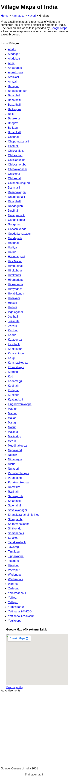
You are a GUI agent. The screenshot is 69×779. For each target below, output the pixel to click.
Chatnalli (13, 146)
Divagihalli (14, 201)
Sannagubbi (15, 496)
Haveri (31, 15)
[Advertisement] (34, 729)
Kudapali (13, 390)
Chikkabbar (15, 155)
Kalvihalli (14, 344)
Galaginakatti (16, 215)
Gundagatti (15, 238)
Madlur (12, 408)
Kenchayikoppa (18, 362)
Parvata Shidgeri (18, 473)
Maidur (12, 413)
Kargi (11, 358)
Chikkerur (14, 173)
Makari (12, 417)
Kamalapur (15, 348)
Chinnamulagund (19, 182)
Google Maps (58, 28)
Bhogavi (13, 123)
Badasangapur (17, 90)
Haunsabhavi (16, 256)
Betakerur (14, 118)
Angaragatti (15, 67)
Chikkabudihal (17, 159)
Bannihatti (14, 100)
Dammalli (14, 187)
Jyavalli (13, 325)
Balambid (14, 95)
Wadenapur (15, 574)
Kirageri (13, 371)
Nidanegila (15, 459)
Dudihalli (13, 210)
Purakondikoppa (18, 482)
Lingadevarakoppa (19, 404)
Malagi (12, 422)
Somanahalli (16, 533)
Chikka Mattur (16, 150)
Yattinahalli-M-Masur (21, 616)
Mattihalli (13, 431)
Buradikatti (14, 132)
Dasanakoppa (17, 192)
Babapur (13, 86)
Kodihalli (13, 385)
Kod (10, 376)
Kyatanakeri (15, 399)
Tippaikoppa (16, 556)
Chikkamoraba (17, 164)
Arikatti (12, 81)
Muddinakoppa (17, 445)
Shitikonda (14, 528)
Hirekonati (14, 275)
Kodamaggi (15, 381)
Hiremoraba (15, 284)
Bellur (11, 113)
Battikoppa (14, 109)
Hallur (12, 252)
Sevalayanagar (17, 510)
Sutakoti (13, 537)
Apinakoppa (15, 72)
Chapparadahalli (18, 141)
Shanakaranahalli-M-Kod (23, 514)
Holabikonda (16, 293)
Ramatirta (14, 487)
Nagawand (15, 450)
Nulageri (13, 468)
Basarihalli (14, 104)
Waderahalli (15, 579)
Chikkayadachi (17, 169)
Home (4, 15)
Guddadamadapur (19, 233)
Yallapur (13, 602)
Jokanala (13, 321)
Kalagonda (15, 339)
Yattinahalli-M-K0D (20, 611)
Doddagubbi (16, 206)
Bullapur (13, 127)
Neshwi (13, 454)
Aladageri (14, 53)
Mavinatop (14, 436)
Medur (12, 440)
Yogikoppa (14, 620)
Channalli (14, 136)
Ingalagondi (15, 311)
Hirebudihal (15, 265)
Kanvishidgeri (16, 353)
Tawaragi (13, 546)
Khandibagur (16, 367)
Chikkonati (14, 178)
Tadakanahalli (17, 542)
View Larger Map (14, 687)
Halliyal (13, 247)
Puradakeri (15, 477)
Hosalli (12, 302)
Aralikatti (13, 77)
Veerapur (13, 569)
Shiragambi (15, 519)
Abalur (12, 49)
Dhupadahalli (16, 196)
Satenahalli (15, 505)
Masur (12, 427)
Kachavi (13, 330)
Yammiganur (16, 606)
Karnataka (18, 15)
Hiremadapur (16, 279)
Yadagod (13, 588)
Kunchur (13, 394)
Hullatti (12, 307)
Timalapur (14, 551)
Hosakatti (14, 298)
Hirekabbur (15, 270)
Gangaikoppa (16, 219)
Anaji (11, 63)
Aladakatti (14, 58)
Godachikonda (17, 229)
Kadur (12, 335)
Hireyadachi (15, 288)
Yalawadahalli (17, 593)
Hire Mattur (15, 261)
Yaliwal (12, 597)
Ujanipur (13, 565)
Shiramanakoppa (19, 523)
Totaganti (13, 560)
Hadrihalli (14, 242)
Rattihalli (13, 491)
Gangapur (14, 224)
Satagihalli (14, 500)
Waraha (13, 583)
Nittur (11, 464)
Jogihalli (13, 316)
